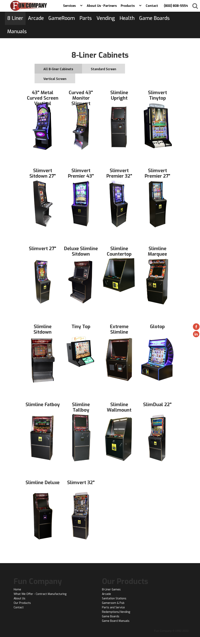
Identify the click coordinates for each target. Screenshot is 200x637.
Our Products (22, 603)
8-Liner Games (111, 589)
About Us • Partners (102, 6)
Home (17, 589)
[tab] (58, 69)
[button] (81, 6)
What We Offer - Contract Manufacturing (40, 594)
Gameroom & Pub (113, 603)
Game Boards (110, 616)
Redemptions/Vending (116, 612)
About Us (19, 598)
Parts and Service (113, 607)
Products (128, 6)
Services (69, 6)
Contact (19, 607)
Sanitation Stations (114, 598)
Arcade (106, 594)
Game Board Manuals (115, 621)
